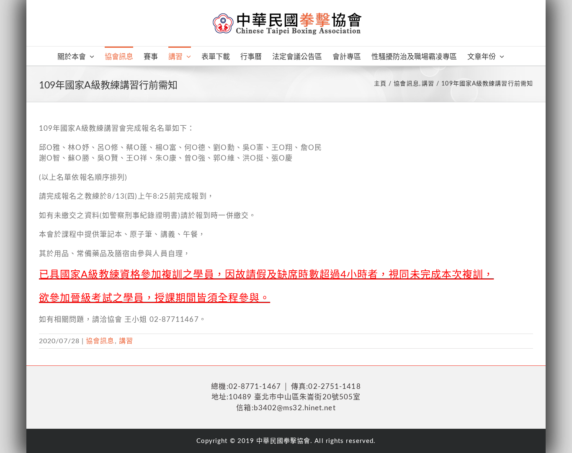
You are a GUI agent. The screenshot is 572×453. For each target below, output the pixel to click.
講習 (126, 341)
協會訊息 (100, 341)
